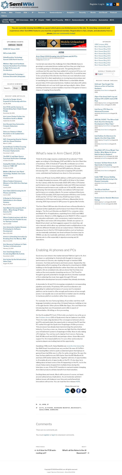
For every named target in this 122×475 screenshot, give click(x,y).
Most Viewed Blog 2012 (102, 63)
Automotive (103, 20)
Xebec (105, 103)
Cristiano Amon (44, 317)
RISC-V (67, 20)
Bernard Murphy (43, 58)
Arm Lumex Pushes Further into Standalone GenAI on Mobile (14, 117)
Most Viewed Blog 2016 (103, 53)
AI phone (49, 408)
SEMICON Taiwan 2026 (11, 49)
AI (87, 20)
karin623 (103, 158)
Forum (18, 12)
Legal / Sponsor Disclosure (55, 472)
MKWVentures (105, 113)
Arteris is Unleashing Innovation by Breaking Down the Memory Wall (15, 238)
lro (104, 202)
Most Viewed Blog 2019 (103, 47)
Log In (101, 4)
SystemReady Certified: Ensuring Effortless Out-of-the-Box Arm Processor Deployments (14, 149)
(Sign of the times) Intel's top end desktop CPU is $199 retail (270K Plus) (106, 99)
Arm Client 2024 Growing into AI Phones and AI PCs (14, 192)
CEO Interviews (22, 20)
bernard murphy (62, 408)
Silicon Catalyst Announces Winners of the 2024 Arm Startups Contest (15, 183)
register (46, 435)
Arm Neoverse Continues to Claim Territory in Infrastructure (14, 245)
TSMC (48, 20)
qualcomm (44, 410)
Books (93, 12)
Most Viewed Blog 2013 (103, 60)
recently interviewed (74, 346)
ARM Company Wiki (101, 44)
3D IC (112, 20)
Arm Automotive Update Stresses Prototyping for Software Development (14, 229)
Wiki (11, 12)
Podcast (113, 12)
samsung (54, 410)
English (100, 74)
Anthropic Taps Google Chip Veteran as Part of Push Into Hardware (104, 86)
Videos (4, 16)
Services (41, 12)
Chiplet (41, 20)
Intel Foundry (57, 20)
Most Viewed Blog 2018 (103, 49)
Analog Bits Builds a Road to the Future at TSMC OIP (14, 165)
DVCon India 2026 (9, 53)
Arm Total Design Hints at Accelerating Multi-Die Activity (14, 253)
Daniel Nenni (104, 90)
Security (82, 12)
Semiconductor (56, 12)
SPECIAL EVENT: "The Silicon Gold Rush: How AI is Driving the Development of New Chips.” (106, 122)
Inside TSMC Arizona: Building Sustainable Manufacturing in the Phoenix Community (106, 179)
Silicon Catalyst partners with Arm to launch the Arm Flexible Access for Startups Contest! (15, 219)
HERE (78, 382)
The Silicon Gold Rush (102, 189)
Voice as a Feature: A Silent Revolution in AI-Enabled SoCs (13, 133)
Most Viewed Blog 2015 (103, 56)
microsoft (76, 408)
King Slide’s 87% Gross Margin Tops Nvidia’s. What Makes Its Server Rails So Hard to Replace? (107, 152)
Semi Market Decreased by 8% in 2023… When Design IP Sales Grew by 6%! (14, 210)
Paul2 (104, 156)
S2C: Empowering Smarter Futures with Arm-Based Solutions (15, 140)
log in (54, 435)
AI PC (41, 408)
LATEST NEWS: (8, 20)
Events (13, 22)
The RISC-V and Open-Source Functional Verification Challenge (14, 157)
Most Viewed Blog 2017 (102, 51)
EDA (25, 12)
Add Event (11, 45)
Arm (46, 60)
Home (3, 12)
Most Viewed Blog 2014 (103, 58)
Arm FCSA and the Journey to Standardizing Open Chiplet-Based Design (15, 109)
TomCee (103, 204)
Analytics (70, 12)
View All (19, 45)
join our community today (64, 33)
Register (93, 4)
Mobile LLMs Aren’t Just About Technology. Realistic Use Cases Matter (14, 174)
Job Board (103, 12)
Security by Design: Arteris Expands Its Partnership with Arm (14, 100)
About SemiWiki (70, 472)
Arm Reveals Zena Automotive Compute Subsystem (13, 125)
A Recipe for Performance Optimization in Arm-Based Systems (12, 200)
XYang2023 (106, 140)
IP (32, 12)
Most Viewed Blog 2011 (102, 65)
